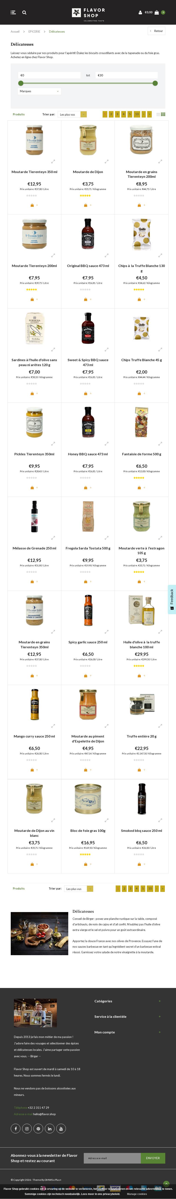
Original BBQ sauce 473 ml (88, 266)
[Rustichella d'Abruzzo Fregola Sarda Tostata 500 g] (88, 516)
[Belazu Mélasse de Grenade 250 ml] (34, 516)
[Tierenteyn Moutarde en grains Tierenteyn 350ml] (34, 610)
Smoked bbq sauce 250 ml (141, 830)
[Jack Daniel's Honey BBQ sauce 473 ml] (88, 422)
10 (137, 114)
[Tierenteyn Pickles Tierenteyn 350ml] (34, 422)
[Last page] (149, 114)
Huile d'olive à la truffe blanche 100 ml (141, 644)
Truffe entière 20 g (141, 736)
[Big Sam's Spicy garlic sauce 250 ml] (88, 610)
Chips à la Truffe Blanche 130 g (141, 268)
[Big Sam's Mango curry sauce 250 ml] (34, 704)
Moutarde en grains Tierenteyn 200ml (141, 174)
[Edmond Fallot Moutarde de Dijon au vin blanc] (34, 799)
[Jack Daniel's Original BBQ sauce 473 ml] (88, 234)
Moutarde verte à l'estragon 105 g (141, 550)
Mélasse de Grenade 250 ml (34, 548)
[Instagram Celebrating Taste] (27, 1128)
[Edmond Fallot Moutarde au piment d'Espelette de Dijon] (88, 704)
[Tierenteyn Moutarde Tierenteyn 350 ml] (34, 140)
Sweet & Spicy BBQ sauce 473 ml (88, 362)
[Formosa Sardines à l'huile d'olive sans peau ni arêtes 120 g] (34, 328)
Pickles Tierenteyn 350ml (34, 454)
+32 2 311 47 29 (38, 1107)
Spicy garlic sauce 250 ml (87, 642)
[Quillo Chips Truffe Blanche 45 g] (141, 328)
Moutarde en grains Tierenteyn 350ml (34, 644)
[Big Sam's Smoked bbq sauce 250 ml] (141, 799)
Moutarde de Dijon (88, 172)
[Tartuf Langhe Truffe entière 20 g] (141, 704)
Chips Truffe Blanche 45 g (141, 360)
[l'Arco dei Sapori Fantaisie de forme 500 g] (141, 422)
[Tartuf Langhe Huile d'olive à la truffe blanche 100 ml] (141, 610)
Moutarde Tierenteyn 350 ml (34, 172)
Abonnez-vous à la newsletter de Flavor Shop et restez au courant (44, 1158)
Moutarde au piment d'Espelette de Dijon (87, 738)
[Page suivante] (144, 114)
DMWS (49, 1179)
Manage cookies (137, 1194)
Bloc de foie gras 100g (87, 830)
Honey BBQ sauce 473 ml (88, 454)
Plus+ (58, 1179)
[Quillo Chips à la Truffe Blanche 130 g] (141, 234)
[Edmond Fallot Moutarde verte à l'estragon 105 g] (141, 516)
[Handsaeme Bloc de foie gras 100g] (88, 799)
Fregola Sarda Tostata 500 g (88, 548)
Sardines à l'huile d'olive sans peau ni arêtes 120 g (34, 362)
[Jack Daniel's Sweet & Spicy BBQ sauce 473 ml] (88, 328)
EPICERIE (34, 31)
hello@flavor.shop (44, 1114)
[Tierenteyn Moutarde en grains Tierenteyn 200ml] (141, 140)
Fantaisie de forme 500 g (141, 454)
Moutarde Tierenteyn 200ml (34, 266)
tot (88, 75)
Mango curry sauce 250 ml (34, 736)
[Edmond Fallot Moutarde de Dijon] (88, 140)
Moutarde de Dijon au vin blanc (34, 832)
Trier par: (48, 114)
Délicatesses (57, 31)
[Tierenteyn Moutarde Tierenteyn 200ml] (34, 234)
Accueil (15, 31)
